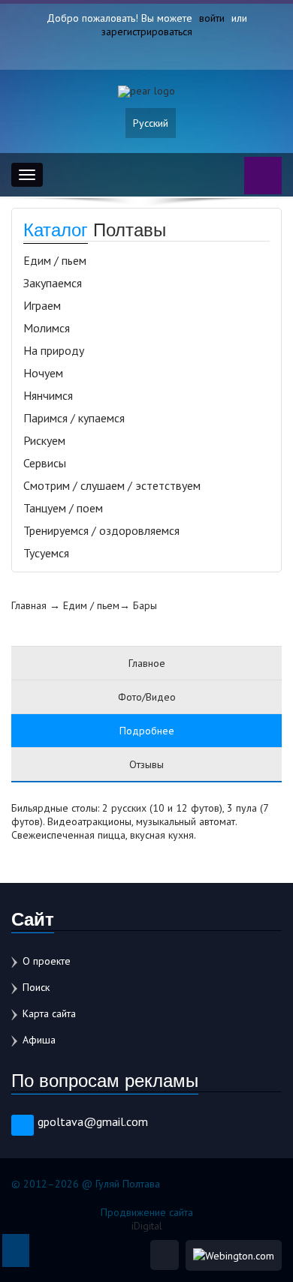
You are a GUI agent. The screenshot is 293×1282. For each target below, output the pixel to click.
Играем (42, 305)
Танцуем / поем (63, 507)
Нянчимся (48, 395)
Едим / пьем (54, 260)
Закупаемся (52, 282)
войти (212, 18)
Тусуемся (46, 552)
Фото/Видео (147, 697)
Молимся (46, 327)
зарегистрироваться (146, 31)
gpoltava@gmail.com (93, 1121)
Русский (150, 123)
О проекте (47, 961)
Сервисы (44, 462)
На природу (53, 350)
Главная (29, 605)
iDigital (146, 1225)
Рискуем (44, 440)
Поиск (36, 987)
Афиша (39, 1039)
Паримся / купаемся (74, 417)
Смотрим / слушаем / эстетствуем (112, 485)
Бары (145, 605)
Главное (146, 663)
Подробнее (146, 730)
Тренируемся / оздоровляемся (101, 530)
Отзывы (146, 764)
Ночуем (43, 372)
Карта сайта (49, 1013)
